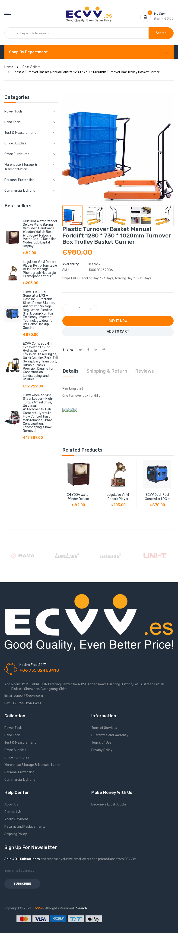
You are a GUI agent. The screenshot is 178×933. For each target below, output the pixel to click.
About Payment (16, 819)
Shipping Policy (15, 834)
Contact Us (13, 812)
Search (81, 908)
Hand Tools (12, 735)
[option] (72, 216)
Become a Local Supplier (109, 804)
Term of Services (104, 728)
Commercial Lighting (19, 780)
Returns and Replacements (24, 827)
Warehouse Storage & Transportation (32, 765)
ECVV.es (38, 908)
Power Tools (13, 728)
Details (71, 371)
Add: (7, 684)
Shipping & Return (106, 371)
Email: (8, 696)
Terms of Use (101, 743)
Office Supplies (15, 750)
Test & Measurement (20, 743)
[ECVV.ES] (89, 11)
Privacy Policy (101, 750)
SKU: (65, 270)
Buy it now (117, 321)
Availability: (70, 264)
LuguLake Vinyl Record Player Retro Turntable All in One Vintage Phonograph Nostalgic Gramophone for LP (40, 269)
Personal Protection (19, 772)
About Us (11, 804)
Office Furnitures (16, 757)
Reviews (144, 371)
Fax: (7, 703)
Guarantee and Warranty (109, 735)
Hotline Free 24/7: (33, 665)
